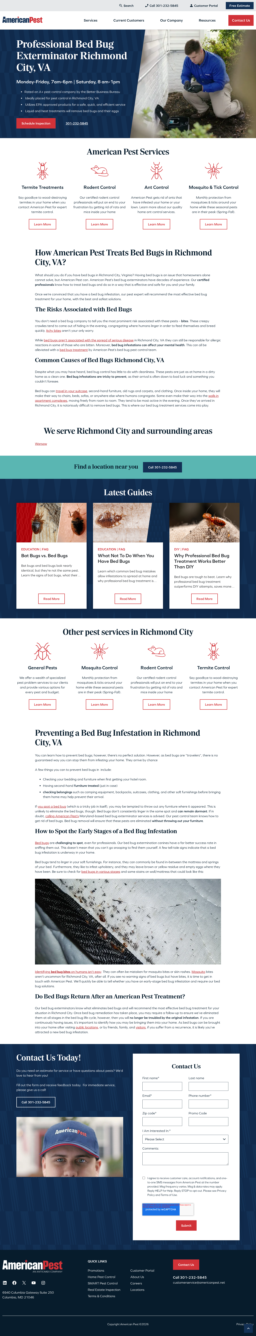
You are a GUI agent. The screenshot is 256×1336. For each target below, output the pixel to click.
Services (90, 20)
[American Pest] (22, 20)
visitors (141, 1027)
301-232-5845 (193, 1277)
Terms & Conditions (101, 1296)
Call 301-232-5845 (164, 5)
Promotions (96, 1270)
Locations (137, 1289)
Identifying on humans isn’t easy (68, 971)
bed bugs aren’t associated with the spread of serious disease (89, 340)
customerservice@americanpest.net (199, 1282)
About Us (137, 1277)
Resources (207, 20)
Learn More (42, 224)
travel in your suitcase (71, 391)
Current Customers (128, 20)
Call (176, 1277)
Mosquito (198, 971)
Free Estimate (239, 5)
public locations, (87, 1027)
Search (129, 5)
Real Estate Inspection (104, 1289)
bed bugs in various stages (100, 871)
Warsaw (41, 443)
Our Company (171, 20)
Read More (51, 599)
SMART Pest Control (103, 1283)
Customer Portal (206, 5)
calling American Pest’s (62, 816)
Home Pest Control (101, 1277)
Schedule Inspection (36, 123)
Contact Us (241, 20)
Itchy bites (53, 330)
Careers (136, 1283)
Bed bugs (42, 843)
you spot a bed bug (52, 806)
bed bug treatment (74, 350)
